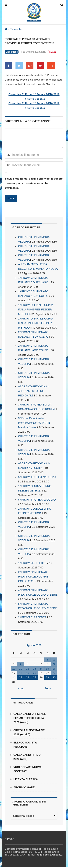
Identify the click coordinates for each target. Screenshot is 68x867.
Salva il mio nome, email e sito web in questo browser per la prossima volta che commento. (34, 183)
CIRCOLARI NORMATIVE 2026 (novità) (29, 732)
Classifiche (16, 29)
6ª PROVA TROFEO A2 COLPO (37, 499)
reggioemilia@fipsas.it (50, 854)
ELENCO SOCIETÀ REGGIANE (25, 744)
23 (54, 672)
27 (34, 677)
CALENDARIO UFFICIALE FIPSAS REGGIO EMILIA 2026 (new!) (29, 718)
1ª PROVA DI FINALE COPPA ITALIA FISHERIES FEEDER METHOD (35, 309)
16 (54, 668)
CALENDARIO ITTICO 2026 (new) (27, 756)
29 (47, 677)
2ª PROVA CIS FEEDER (32, 617)
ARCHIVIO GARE (24, 787)
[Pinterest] (40, 65)
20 (34, 672)
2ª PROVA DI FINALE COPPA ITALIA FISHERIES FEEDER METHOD (35, 323)
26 (27, 677)
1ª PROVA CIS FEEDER (32, 562)
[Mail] (51, 65)
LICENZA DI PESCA (25, 779)
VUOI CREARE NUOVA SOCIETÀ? (27, 769)
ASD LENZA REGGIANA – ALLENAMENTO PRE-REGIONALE (33, 391)
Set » (48, 688)
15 (47, 668)
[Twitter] (19, 65)
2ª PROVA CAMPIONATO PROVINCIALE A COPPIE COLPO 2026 (33, 577)
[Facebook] (8, 65)
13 (34, 668)
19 (27, 672)
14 (41, 668)
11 (20, 668)
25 (20, 677)
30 (54, 677)
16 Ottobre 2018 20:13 (34, 52)
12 (27, 668)
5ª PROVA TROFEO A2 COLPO (37, 476)
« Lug (21, 688)
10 (13, 668)
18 (20, 672)
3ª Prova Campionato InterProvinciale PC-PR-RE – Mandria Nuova (35, 423)
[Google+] (29, 65)
